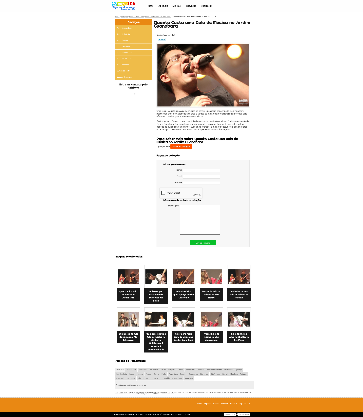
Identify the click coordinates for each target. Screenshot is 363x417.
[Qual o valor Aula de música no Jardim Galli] (128, 276)
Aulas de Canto (123, 40)
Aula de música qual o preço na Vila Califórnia (183, 294)
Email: (180, 176)
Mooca (140, 374)
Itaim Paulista (121, 374)
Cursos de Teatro (123, 71)
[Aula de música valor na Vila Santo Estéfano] (239, 319)
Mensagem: (174, 206)
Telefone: (178, 182)
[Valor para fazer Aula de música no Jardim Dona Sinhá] (183, 319)
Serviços (191, 6)
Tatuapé (243, 374)
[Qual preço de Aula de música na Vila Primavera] (128, 319)
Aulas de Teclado (123, 59)
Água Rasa (189, 378)
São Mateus (215, 374)
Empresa (163, 6)
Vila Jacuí (154, 378)
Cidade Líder (190, 370)
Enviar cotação (203, 243)
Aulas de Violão (123, 65)
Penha (164, 374)
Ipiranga (239, 370)
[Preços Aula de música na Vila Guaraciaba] (211, 319)
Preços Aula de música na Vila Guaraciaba (211, 337)
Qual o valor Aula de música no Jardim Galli (128, 294)
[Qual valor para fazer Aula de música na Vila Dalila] (156, 276)
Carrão (180, 370)
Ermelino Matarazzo (214, 370)
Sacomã (183, 374)
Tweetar (162, 39)
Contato (206, 6)
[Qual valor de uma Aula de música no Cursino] (239, 276)
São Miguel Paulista (230, 374)
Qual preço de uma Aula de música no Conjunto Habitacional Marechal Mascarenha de (156, 342)
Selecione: (120, 370)
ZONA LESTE (131, 370)
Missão (176, 6)
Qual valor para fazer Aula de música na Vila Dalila (156, 296)
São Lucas (204, 374)
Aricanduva (143, 370)
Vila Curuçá (130, 378)
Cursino (201, 370)
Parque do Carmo (152, 374)
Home (150, 6)
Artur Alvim (154, 370)
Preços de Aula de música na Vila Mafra (211, 294)
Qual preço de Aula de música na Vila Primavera (128, 337)
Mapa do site (244, 404)
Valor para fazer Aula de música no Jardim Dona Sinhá (183, 337)
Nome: (180, 170)
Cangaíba (172, 370)
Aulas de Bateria (123, 34)
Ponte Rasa (173, 374)
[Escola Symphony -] (128, 6)
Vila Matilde (165, 378)
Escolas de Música (124, 77)
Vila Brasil (120, 378)
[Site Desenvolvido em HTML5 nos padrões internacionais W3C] (230, 414)
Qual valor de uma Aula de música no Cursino (239, 294)
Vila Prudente (177, 378)
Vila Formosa (143, 378)
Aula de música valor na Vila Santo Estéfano (239, 337)
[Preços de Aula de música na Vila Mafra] (211, 276)
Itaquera (132, 374)
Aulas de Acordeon (124, 28)
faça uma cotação (181, 146)
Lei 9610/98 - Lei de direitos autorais (163, 394)
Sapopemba (193, 374)
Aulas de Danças (123, 46)
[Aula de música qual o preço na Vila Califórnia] (183, 276)
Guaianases (229, 370)
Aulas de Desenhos (124, 53)
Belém (163, 370)
